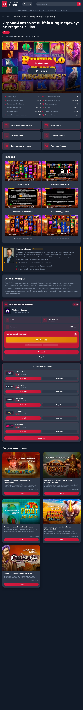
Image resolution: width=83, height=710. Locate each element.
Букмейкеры (52, 10)
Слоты (44, 10)
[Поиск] (79, 4)
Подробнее (59, 378)
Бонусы (31, 10)
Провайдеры (62, 10)
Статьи (37, 10)
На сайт (43, 71)
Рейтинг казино (21, 10)
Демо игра (43, 63)
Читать (21, 493)
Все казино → (41, 438)
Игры (9, 16)
